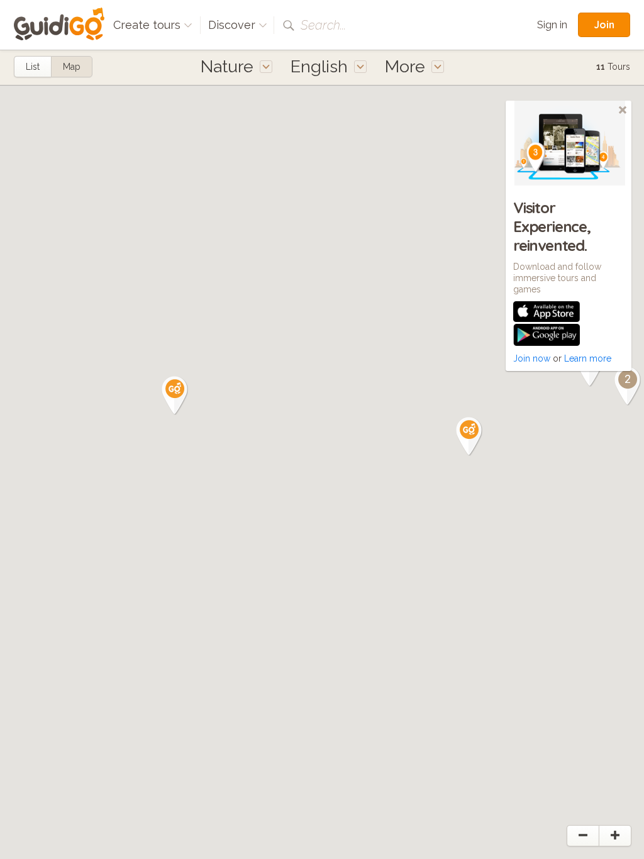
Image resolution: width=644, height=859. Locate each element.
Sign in (552, 25)
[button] (175, 395)
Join (604, 24)
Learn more (587, 358)
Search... (323, 25)
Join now (531, 358)
